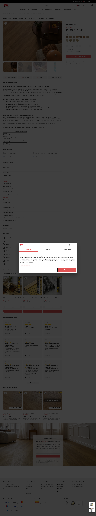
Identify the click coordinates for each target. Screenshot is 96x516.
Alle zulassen (67, 269)
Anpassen (47, 269)
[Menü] (94, 503)
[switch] (91, 511)
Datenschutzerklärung (25, 265)
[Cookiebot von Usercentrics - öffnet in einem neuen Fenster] (70, 245)
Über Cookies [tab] (67, 249)
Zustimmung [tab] (28, 249)
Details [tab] (48, 249)
